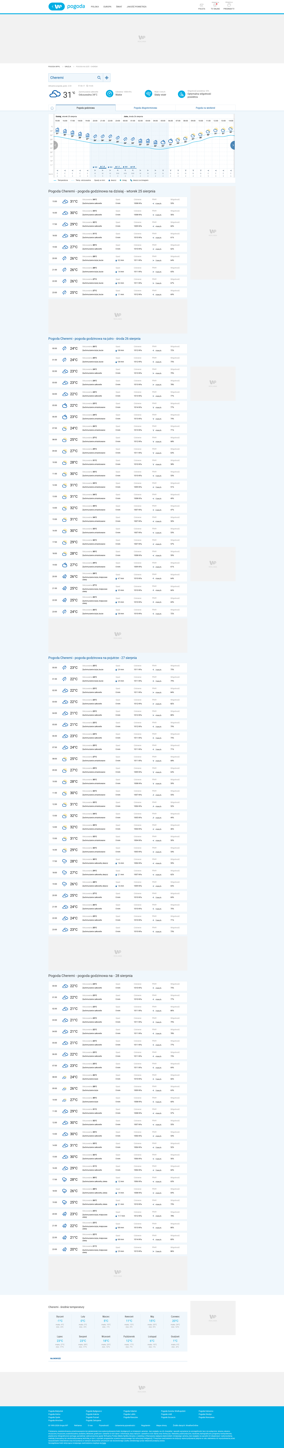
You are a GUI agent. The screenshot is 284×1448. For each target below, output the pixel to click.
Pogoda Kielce (54, 1414)
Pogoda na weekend (205, 107)
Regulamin (145, 1425)
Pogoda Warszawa (206, 1417)
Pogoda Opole (54, 1417)
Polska (95, 6)
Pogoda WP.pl (54, 67)
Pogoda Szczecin (168, 1417)
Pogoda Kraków (92, 1414)
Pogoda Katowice (206, 1411)
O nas (90, 1425)
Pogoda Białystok (55, 1411)
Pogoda (76, 6)
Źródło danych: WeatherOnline (185, 1425)
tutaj (104, 1443)
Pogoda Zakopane (93, 1420)
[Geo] (106, 77)
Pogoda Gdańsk (130, 1411)
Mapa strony (161, 1425)
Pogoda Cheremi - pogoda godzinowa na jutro (81, 338)
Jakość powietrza (136, 6)
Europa (107, 6)
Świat (119, 6)
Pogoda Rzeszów (131, 1417)
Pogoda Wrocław (55, 1420)
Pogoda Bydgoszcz (94, 1411)
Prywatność (104, 1425)
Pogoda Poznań (92, 1417)
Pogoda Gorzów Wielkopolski (173, 1411)
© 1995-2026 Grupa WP (58, 1425)
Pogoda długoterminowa (145, 107)
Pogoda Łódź (166, 1414)
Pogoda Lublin (129, 1414)
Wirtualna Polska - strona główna (56, 7)
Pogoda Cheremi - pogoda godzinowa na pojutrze (83, 658)
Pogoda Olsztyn (205, 1414)
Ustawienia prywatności (125, 1425)
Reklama (78, 1425)
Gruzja (68, 67)
